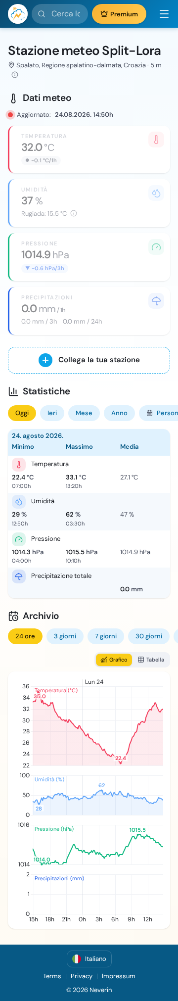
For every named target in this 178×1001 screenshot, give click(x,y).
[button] (160, 14)
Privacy (81, 976)
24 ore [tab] (25, 636)
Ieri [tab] (52, 413)
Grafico (118, 659)
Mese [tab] (84, 413)
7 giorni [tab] (106, 636)
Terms (52, 976)
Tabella (155, 659)
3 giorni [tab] (65, 636)
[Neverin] (18, 14)
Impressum (118, 976)
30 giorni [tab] (148, 636)
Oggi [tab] (22, 413)
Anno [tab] (119, 413)
